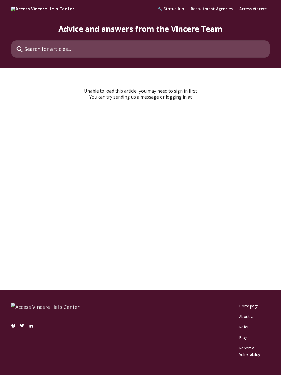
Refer (244, 326)
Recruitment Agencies (212, 9)
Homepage (249, 306)
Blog (243, 337)
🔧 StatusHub (171, 9)
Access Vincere (253, 9)
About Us (247, 316)
